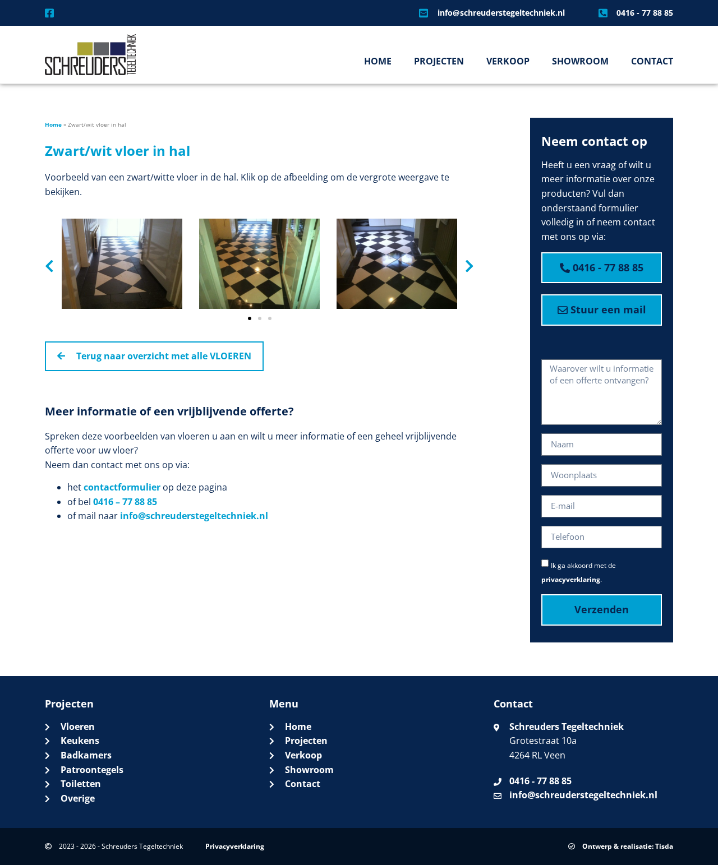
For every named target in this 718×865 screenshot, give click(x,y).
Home (378, 61)
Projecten (439, 61)
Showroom (580, 61)
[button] (49, 266)
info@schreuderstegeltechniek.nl (194, 516)
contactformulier (122, 487)
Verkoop (508, 61)
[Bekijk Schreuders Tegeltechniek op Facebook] (53, 13)
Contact (652, 61)
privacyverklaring (570, 579)
